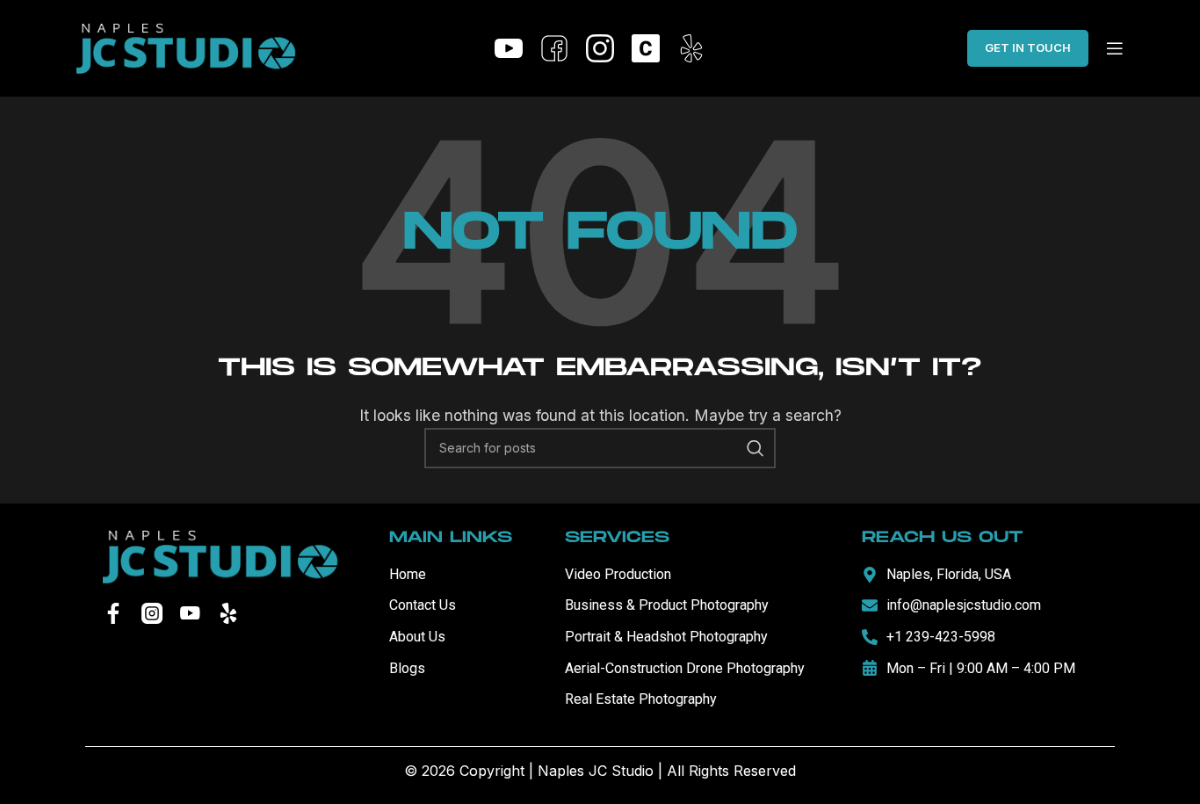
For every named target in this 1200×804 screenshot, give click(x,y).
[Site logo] (186, 46)
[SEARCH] (755, 448)
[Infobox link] (509, 48)
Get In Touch (1028, 47)
